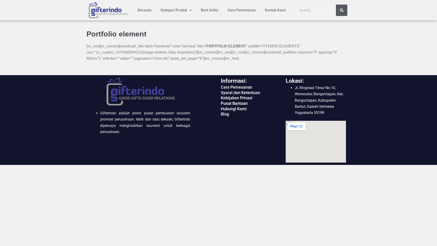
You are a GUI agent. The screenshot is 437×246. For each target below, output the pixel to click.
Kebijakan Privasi (236, 97)
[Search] (341, 10)
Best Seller (209, 10)
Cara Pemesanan (242, 10)
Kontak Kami (275, 10)
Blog (225, 114)
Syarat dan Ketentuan (240, 92)
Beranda (145, 10)
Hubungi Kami (234, 108)
